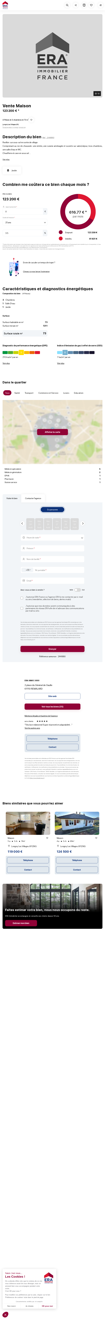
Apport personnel (11, 207)
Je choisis (29, 1306)
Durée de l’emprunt (9, 217)
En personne (52, 509)
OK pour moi (47, 1306)
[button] (5, 1315)
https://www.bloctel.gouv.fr (37, 778)
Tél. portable (40, 570)
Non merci (11, 1306)
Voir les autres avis (32, 728)
